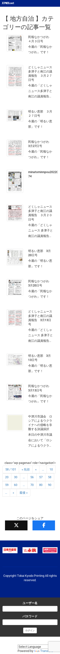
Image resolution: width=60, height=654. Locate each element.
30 (15, 477)
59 (6, 485)
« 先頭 (26, 469)
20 (6, 477)
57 (40, 477)
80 (40, 485)
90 (49, 485)
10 (51, 469)
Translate (46, 651)
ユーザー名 (30, 603)
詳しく (30, 45)
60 (15, 485)
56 (32, 477)
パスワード (30, 616)
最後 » (24, 492)
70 (32, 485)
